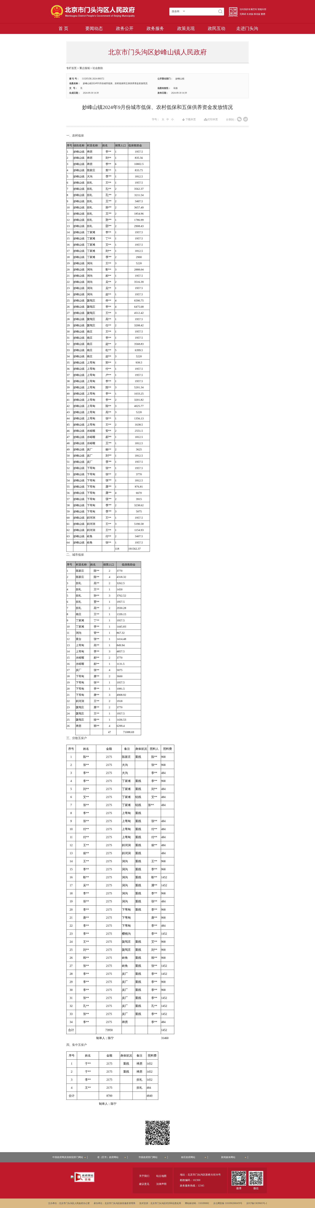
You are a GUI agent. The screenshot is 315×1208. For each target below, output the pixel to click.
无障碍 (243, 14)
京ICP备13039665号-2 (256, 1203)
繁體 (263, 14)
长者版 (250, 14)
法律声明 (161, 1184)
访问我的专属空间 (248, 9)
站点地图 (161, 1176)
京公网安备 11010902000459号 (227, 1203)
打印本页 (213, 119)
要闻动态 (94, 28)
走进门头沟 (247, 28)
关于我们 (144, 1176)
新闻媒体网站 (228, 1157)
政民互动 (216, 28)
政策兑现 (186, 28)
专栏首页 (71, 68)
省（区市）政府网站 (107, 1157)
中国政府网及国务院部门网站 (68, 1157)
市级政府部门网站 (148, 1157)
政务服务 (155, 28)
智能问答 (262, 9)
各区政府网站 (188, 1157)
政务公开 (124, 28)
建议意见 (144, 1184)
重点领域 (84, 68)
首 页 (63, 28)
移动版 (257, 14)
